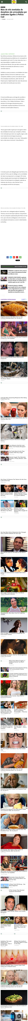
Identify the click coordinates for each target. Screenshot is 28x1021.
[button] (26, 2)
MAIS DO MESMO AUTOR (20, 266)
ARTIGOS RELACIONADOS (8, 266)
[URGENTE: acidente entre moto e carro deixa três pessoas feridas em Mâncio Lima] (4, 272)
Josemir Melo (4, 54)
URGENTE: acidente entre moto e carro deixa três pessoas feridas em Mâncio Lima (17, 272)
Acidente (2, 273)
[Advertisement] (14, 48)
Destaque (3, 7)
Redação (4, 19)
